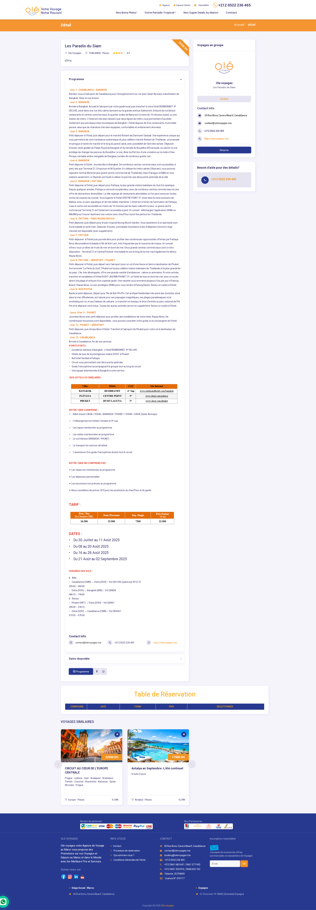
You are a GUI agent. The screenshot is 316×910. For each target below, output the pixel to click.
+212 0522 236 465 (174, 860)
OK (244, 863)
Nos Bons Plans (126, 13)
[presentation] (58, 764)
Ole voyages (167, 905)
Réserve (224, 150)
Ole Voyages (74, 53)
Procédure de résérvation (126, 850)
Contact (231, 13)
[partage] (97, 671)
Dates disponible (79, 658)
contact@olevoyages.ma (88, 642)
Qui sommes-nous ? (123, 855)
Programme (76, 79)
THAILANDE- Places (98, 53)
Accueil (239, 24)
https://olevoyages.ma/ (165, 642)
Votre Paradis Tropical (160, 13)
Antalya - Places (143, 799)
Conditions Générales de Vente (129, 860)
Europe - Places (76, 799)
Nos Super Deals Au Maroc (201, 13)
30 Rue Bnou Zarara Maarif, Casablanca (225, 115)
